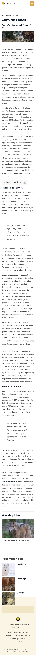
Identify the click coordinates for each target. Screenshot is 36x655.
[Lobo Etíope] (8, 584)
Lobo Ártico (21, 564)
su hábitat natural (11, 482)
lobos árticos (27, 123)
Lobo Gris (20, 593)
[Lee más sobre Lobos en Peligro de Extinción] (18, 528)
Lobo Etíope (21, 578)
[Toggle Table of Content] (24, 182)
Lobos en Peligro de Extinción (16, 540)
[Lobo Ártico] (8, 569)
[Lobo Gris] (8, 598)
